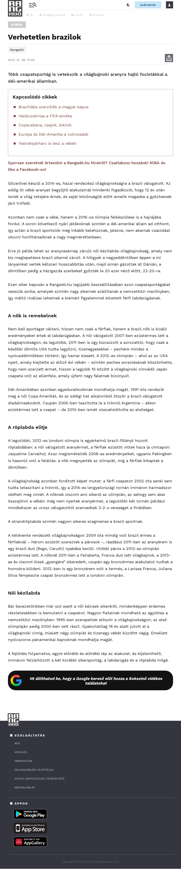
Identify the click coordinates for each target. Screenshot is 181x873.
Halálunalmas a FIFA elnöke (45, 116)
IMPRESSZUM (23, 761)
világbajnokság (53, 15)
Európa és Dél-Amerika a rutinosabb (53, 134)
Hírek (17, 25)
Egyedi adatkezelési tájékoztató (39, 778)
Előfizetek (148, 5)
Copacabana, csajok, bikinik (45, 125)
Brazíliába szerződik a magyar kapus (54, 107)
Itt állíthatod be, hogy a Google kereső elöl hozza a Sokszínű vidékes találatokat (96, 680)
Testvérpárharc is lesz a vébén (47, 143)
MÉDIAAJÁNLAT (25, 787)
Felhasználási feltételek (34, 769)
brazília (98, 15)
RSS (17, 743)
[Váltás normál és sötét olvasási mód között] (128, 5)
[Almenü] (33, 5)
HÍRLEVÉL (21, 752)
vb (31, 15)
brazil (78, 15)
